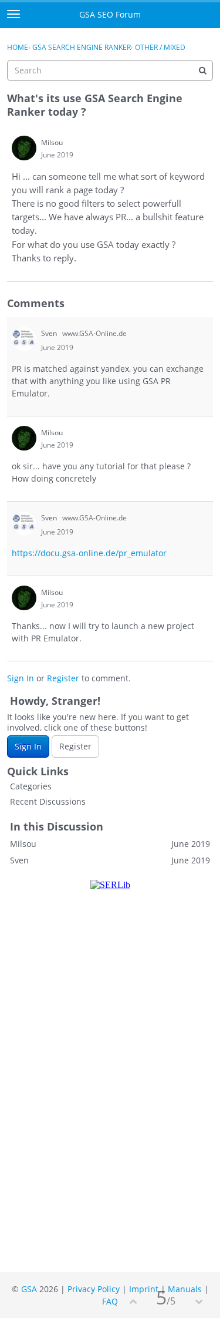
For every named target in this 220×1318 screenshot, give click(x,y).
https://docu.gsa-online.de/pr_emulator (89, 553)
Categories (31, 786)
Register (63, 678)
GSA (29, 1289)
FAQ (110, 1301)
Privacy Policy (93, 1289)
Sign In (20, 678)
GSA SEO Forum (110, 14)
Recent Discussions (48, 801)
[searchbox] (110, 70)
